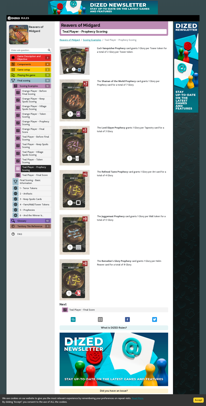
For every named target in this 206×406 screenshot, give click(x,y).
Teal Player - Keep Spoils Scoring (35, 146)
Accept (198, 400)
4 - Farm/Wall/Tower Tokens (34, 204)
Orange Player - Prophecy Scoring (35, 123)
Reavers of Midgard (36, 29)
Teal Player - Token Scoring (32, 161)
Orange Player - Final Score (33, 130)
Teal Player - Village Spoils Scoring (32, 153)
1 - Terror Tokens (28, 188)
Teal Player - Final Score (35, 175)
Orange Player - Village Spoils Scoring (34, 108)
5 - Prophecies (27, 210)
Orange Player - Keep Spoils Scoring (33, 100)
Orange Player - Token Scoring (34, 115)
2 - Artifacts (26, 193)
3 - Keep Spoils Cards (31, 199)
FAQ (19, 234)
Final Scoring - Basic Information (30, 182)
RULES (25, 18)
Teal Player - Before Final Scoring (35, 138)
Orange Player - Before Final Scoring (34, 92)
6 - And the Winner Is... (32, 215)
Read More (137, 398)
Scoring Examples (92, 40)
